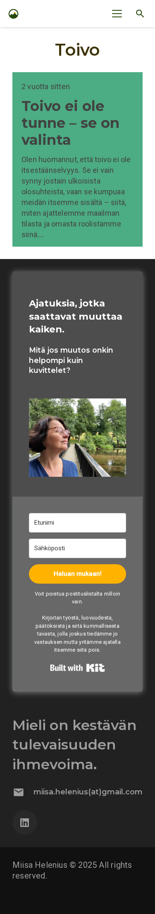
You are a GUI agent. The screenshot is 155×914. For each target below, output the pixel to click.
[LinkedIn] (24, 822)
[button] (117, 14)
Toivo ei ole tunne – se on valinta (70, 122)
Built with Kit (77, 667)
